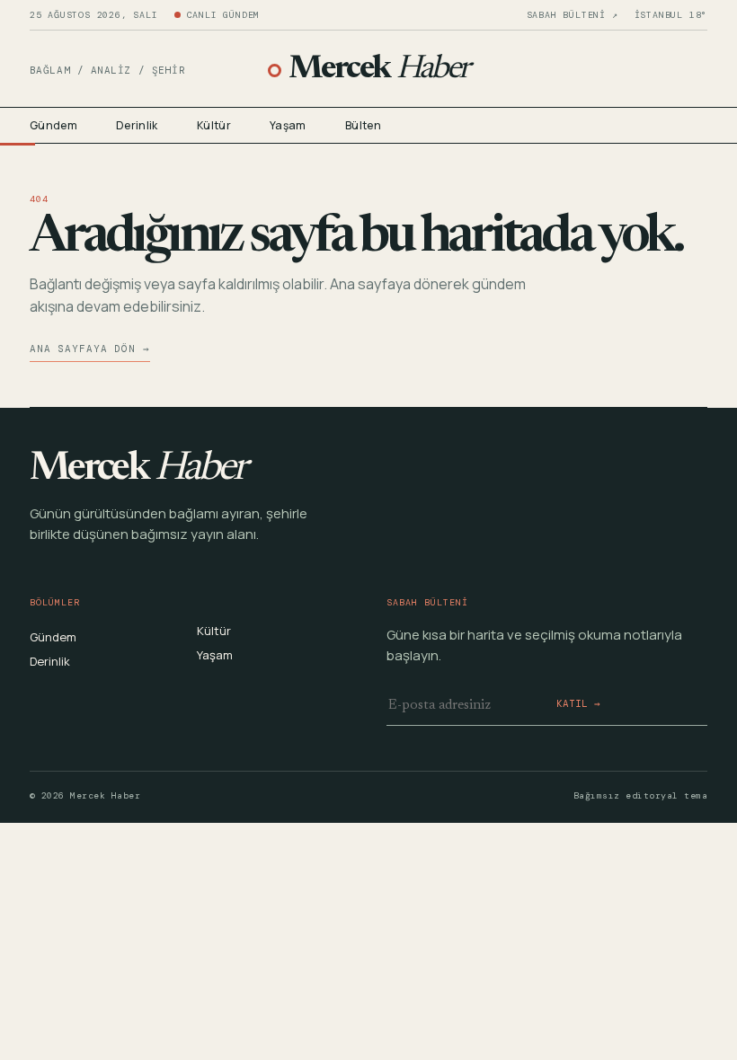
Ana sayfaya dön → (90, 348)
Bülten (363, 125)
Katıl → (578, 703)
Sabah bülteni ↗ (572, 15)
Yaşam (288, 125)
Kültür (214, 125)
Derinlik (137, 125)
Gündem (53, 125)
